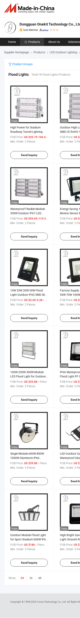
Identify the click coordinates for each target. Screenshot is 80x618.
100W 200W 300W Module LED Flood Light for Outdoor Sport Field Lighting (28, 376)
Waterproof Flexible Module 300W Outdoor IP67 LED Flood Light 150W (27, 213)
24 (22, 578)
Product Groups (22, 64)
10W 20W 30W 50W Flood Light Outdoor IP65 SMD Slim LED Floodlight (28, 294)
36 (31, 578)
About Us (54, 42)
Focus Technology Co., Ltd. (52, 601)
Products (34, 42)
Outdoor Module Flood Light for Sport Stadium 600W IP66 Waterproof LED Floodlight (28, 539)
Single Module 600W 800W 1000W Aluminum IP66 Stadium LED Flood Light (27, 458)
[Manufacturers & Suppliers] (30, 8)
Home (12, 42)
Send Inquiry (29, 155)
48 (39, 578)
